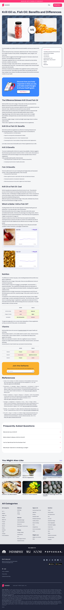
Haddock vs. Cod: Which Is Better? (9, 494)
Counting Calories (51, 537)
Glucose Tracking (36, 522)
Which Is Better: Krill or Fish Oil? (50, 59)
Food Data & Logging (52, 524)
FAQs (34, 524)
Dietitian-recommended (52, 535)
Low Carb (49, 518)
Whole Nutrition (50, 512)
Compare (3, 533)
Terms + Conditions (5, 571)
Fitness (19, 530)
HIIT (18, 536)
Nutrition (45, 61)
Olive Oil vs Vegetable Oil (28, 477)
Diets (49, 531)
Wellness (3, 513)
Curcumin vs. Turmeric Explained (29, 494)
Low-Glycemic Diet (51, 514)
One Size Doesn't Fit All (37, 510)
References (46, 64)
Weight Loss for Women (37, 537)
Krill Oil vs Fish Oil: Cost (48, 58)
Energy (18, 513)
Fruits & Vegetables (51, 522)
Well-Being (19, 510)
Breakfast (50, 539)
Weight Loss (4, 515)
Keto (49, 516)
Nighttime (34, 512)
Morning (34, 514)
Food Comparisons (5, 535)
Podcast (3, 521)
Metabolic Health (36, 516)
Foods (3, 531)
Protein (49, 510)
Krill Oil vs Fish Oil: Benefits (49, 53)
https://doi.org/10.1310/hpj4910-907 (31, 410)
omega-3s (18, 284)
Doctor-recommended (36, 529)
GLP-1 (3, 511)
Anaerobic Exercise (20, 540)
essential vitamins (22, 330)
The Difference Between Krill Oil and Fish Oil (52, 51)
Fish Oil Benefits (46, 56)
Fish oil (3, 291)
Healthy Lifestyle (36, 520)
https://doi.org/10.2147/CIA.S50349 (30, 406)
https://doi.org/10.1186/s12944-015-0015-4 (13, 399)
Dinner (49, 533)
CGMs (34, 531)
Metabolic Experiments (37, 518)
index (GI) (10, 321)
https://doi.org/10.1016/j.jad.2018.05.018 (12, 417)
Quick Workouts (20, 534)
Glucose (3, 525)
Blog (49, 5)
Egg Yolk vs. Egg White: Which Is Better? (11, 477)
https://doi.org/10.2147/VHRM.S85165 (12, 383)
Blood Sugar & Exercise (21, 538)
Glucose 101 (19, 524)
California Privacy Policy (6, 576)
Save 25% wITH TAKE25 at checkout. (32, 1)
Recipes (3, 517)
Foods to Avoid (50, 529)
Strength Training (20, 532)
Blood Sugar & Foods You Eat (22, 526)
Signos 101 (4, 519)
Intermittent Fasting (51, 520)
